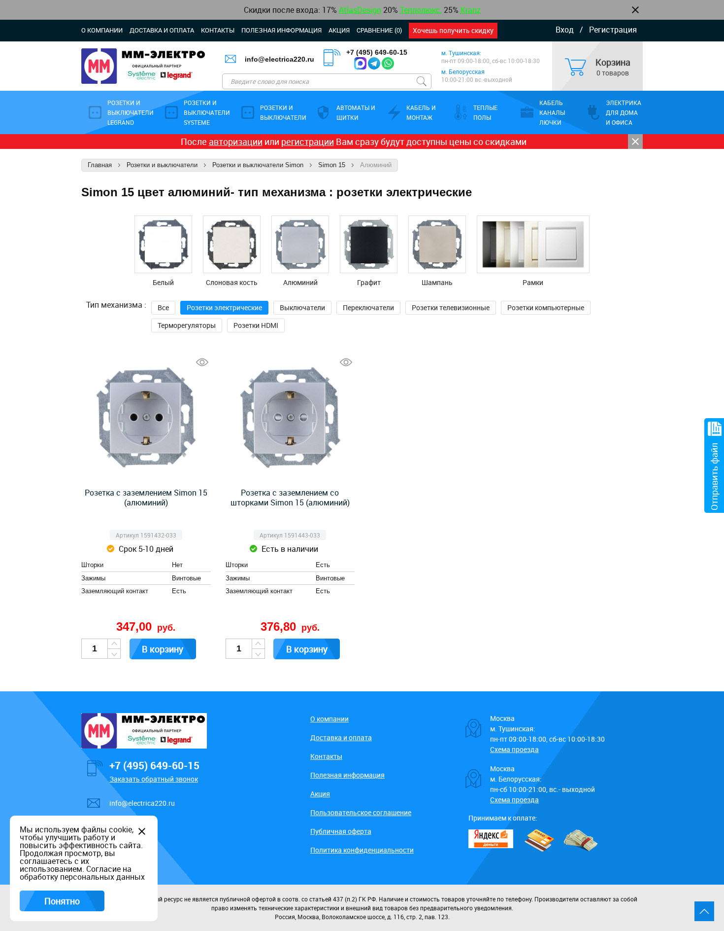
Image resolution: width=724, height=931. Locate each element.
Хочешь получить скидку (453, 30)
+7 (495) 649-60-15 (376, 52)
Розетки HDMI (255, 325)
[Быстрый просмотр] (202, 362)
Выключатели (302, 307)
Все (163, 307)
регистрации (307, 141)
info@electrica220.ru (279, 59)
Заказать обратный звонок (153, 779)
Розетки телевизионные (451, 307)
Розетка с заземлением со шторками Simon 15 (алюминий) (290, 497)
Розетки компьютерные (545, 307)
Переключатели (368, 307)
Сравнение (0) (379, 30)
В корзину (162, 649)
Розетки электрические (224, 307)
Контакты (217, 30)
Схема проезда (514, 749)
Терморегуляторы (187, 325)
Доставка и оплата (162, 30)
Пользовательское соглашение (360, 812)
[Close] (635, 141)
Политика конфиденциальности (362, 850)
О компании (102, 30)
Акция (339, 30)
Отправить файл (714, 476)
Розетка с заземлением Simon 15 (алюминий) (146, 497)
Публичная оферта (340, 831)
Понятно (62, 901)
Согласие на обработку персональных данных (82, 872)
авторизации (236, 141)
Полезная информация (281, 30)
